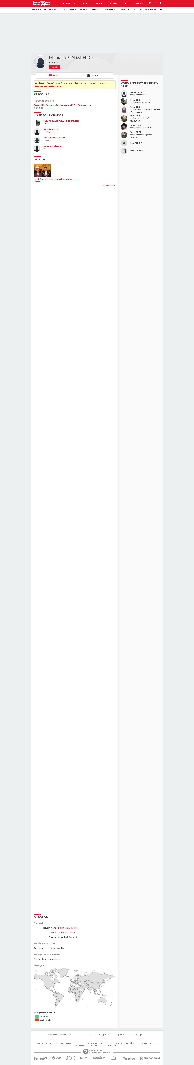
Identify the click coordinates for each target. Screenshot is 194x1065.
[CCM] (57, 1058)
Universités (96, 10)
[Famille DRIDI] (124, 151)
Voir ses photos (109, 185)
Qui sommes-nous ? (44, 1043)
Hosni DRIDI (135, 100)
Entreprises (110, 10)
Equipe (55, 1043)
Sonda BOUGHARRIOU (54, 138)
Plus (138, 3)
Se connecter (50, 10)
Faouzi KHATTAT (51, 129)
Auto (127, 3)
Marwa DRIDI (136, 92)
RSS (101, 1043)
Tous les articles (93, 1043)
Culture (99, 3)
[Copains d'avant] (99, 1058)
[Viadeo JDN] (114, 1058)
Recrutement (109, 1043)
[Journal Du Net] (71, 1058)
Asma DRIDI (135, 107)
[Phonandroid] (150, 1058)
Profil (55, 75)
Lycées (63, 10)
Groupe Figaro (94, 1045)
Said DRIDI (135, 116)
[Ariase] (129, 1058)
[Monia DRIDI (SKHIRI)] (40, 61)
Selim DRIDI (135, 132)
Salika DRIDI (135, 125)
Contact (83, 1043)
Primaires (83, 10)
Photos (94, 75)
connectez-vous (97, 83)
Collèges (72, 10)
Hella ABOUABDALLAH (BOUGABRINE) (61, 121)
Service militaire (127, 10)
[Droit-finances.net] (84, 1058)
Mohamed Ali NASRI (53, 146)
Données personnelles (123, 1043)
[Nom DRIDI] (124, 143)
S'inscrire (36, 10)
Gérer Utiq (153, 1043)
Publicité (76, 1043)
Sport (85, 3)
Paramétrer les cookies (140, 1043)
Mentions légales (81, 1045)
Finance (114, 3)
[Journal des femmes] (41, 1058)
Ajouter (55, 67)
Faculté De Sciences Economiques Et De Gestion (60, 105)
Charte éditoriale (65, 1043)
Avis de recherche (148, 10)
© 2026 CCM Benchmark (109, 1045)
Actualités (69, 3)
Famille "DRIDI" (137, 151)
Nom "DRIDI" (136, 143)
